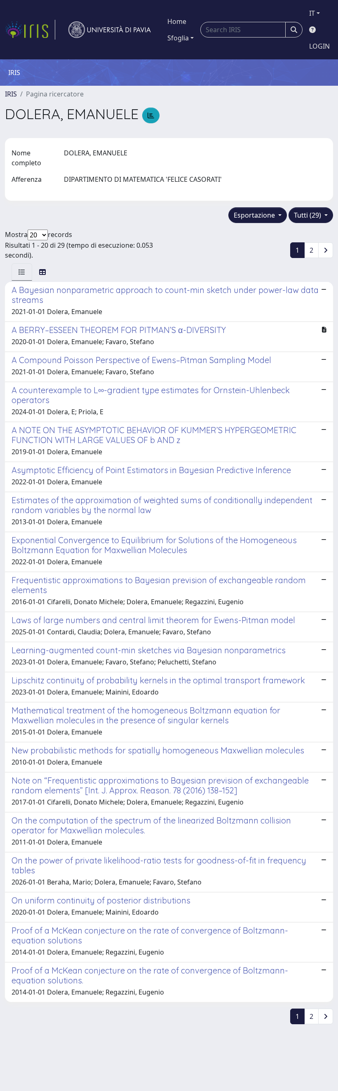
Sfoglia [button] (178, 37)
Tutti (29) (308, 215)
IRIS (11, 94)
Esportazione (255, 215)
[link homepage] (30, 30)
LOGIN (319, 46)
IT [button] (312, 13)
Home (176, 21)
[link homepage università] (109, 30)
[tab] (22, 272)
